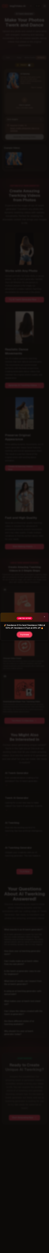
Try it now (24, 635)
